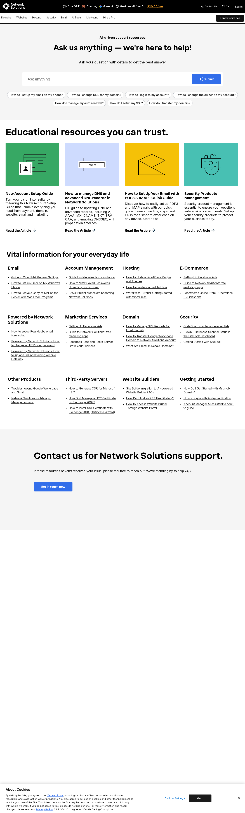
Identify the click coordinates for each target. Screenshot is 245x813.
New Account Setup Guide (29, 193)
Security (51, 17)
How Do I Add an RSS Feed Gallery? (150, 398)
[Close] (239, 798)
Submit (209, 79)
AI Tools (76, 17)
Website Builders (140, 379)
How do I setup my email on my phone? (36, 95)
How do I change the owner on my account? (205, 95)
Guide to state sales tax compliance (92, 277)
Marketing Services (86, 317)
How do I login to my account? (148, 95)
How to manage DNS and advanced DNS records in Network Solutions (87, 197)
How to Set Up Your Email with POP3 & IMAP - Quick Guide (152, 195)
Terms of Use (55, 795)
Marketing (92, 17)
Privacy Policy (44, 809)
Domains (6, 17)
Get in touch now (53, 486)
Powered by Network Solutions (30, 319)
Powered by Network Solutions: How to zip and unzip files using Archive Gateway (35, 355)
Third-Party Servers (86, 379)
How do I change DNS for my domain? (95, 95)
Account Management (89, 268)
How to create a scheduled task (146, 287)
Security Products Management (200, 195)
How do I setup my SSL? (126, 103)
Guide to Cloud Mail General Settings (34, 277)
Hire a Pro (109, 17)
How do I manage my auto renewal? (79, 103)
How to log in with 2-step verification (207, 398)
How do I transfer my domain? (169, 103)
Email (64, 17)
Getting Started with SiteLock (202, 342)
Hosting (36, 17)
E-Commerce (194, 268)
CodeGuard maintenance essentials (206, 326)
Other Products (24, 379)
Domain (130, 317)
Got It (200, 798)
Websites (21, 17)
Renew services (230, 18)
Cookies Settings (175, 798)
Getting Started (197, 379)
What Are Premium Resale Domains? (150, 346)
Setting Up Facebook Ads (200, 277)
